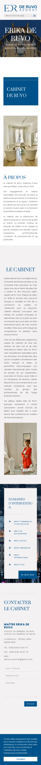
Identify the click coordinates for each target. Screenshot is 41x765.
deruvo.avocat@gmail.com (18, 659)
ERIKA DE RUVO (20, 34)
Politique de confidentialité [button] (15, 752)
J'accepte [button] (20, 759)
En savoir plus (27, 575)
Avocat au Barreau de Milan (20, 48)
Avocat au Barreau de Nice (20, 44)
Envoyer (31, 704)
